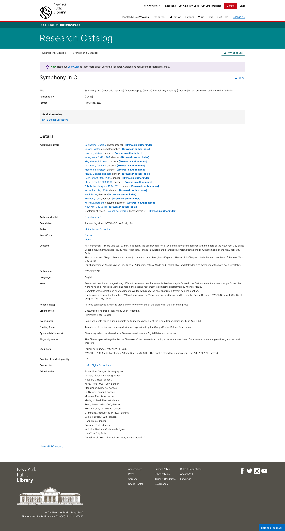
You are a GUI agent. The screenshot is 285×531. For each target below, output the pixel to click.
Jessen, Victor (92, 149)
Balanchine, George (95, 144)
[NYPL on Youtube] (264, 471)
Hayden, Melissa (93, 153)
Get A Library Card (188, 5)
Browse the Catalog (85, 52)
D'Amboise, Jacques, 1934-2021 (102, 186)
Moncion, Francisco (95, 169)
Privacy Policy (162, 469)
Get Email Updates (211, 5)
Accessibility (135, 469)
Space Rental (135, 483)
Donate (231, 5)
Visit (201, 17)
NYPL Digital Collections (98, 365)
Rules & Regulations (190, 469)
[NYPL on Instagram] (257, 471)
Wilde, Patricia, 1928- (96, 190)
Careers (132, 478)
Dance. (88, 235)
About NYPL (186, 474)
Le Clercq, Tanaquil (95, 165)
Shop (242, 5)
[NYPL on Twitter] (249, 471)
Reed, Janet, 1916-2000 (98, 177)
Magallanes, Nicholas (96, 161)
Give (210, 17)
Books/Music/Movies (135, 17)
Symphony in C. (93, 217)
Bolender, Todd (93, 198)
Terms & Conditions (165, 478)
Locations (170, 5)
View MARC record (51, 446)
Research (159, 17)
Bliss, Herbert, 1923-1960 (98, 182)
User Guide (73, 66)
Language (185, 478)
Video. (88, 239)
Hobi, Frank (91, 194)
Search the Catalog (54, 52)
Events (189, 17)
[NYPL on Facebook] (242, 471)
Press (131, 474)
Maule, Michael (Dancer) (98, 173)
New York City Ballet (96, 206)
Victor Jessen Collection (98, 229)
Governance (161, 483)
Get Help (222, 17)
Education (175, 17)
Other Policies (162, 474)
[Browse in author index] (139, 144)
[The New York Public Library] (54, 11)
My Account (151, 5)
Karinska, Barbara (94, 202)
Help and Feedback (271, 527)
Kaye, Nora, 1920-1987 (97, 157)
